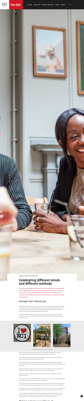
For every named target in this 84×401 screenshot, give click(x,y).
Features (29, 5)
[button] (70, 4)
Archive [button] (63, 5)
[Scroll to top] (82, 396)
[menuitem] (30, 4)
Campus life (37, 5)
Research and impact (47, 5)
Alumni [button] (57, 5)
